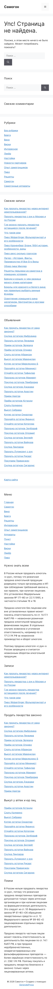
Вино (7, 139)
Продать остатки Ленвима (19, 340)
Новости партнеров (15, 163)
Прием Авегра (12, 396)
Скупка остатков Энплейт (18, 437)
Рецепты (9, 176)
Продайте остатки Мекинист (20, 368)
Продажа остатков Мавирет (20, 377)
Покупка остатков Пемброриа (21, 382)
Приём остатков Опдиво (18, 350)
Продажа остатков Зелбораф (20, 428)
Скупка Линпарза (14, 447)
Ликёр (7, 153)
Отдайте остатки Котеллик (19, 423)
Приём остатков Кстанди (18, 400)
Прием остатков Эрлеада (18, 345)
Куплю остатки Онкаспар (18, 414)
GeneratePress (26, 984)
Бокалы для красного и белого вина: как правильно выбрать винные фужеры (25, 290)
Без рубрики (11, 130)
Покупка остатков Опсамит (19, 433)
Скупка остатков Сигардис (19, 465)
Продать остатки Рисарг (18, 456)
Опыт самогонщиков (16, 167)
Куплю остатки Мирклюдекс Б (21, 363)
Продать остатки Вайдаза (18, 442)
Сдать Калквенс (13, 405)
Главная (9, 502)
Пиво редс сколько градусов (20, 253)
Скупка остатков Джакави (19, 387)
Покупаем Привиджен (16, 460)
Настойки (9, 158)
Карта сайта (11, 479)
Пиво (7, 172)
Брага (7, 135)
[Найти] (8, 62)
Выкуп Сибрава (13, 410)
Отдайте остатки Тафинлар (19, 373)
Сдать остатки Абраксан (18, 354)
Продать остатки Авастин (18, 391)
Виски (7, 144)
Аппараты (9, 534)
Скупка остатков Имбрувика (20, 336)
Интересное (11, 149)
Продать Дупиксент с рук (18, 451)
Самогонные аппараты (17, 186)
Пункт (7, 539)
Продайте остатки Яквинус (19, 419)
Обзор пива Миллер (15, 266)
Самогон (11, 7)
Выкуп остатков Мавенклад (20, 359)
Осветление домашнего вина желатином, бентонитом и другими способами (24, 302)
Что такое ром (12, 232)
